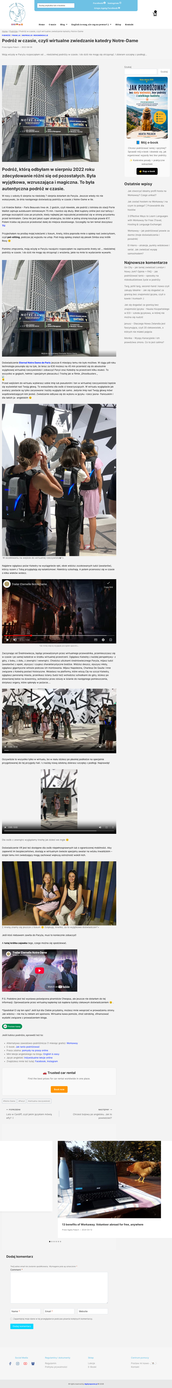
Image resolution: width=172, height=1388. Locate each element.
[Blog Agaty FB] (33, 1363)
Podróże (6, 35)
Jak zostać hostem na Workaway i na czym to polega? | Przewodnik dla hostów (148, 205)
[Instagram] (17, 1363)
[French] (15, 24)
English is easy (51, 1054)
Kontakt (129, 24)
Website (83, 1311)
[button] (63, 24)
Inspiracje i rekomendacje (35, 35)
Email (49, 1311)
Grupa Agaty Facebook (106, 8)
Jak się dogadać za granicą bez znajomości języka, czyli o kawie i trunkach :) (144, 294)
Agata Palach (13, 47)
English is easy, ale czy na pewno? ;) (90, 24)
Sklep (118, 24)
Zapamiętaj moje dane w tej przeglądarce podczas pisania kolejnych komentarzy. (53, 1319)
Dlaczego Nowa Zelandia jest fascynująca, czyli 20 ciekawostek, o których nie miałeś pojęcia (144, 327)
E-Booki (92, 1367)
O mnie (52, 24)
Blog (62, 24)
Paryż (22, 1101)
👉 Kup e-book (147, 171)
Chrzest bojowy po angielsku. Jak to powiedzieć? (92, 1114)
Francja (16, 35)
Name (16, 1311)
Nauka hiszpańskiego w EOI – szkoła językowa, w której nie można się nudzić (146, 313)
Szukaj (127, 67)
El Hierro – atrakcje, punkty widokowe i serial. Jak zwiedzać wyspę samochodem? (148, 249)
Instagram (113, 3)
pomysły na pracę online (35, 1050)
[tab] (49, 1241)
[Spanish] (22, 24)
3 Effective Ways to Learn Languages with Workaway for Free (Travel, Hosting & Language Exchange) (148, 220)
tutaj (7, 943)
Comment (16, 1269)
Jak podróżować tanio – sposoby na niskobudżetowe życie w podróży (142, 275)
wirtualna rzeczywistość (39, 1101)
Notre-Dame (9, 1101)
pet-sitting (13, 237)
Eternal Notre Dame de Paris (35, 362)
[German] (17, 24)
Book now (59, 1089)
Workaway (72, 1043)
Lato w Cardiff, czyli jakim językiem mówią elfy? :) (29, 1114)
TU (3, 225)
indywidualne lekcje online (38, 1057)
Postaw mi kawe (140, 1363)
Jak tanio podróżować (28, 1046)
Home (42, 24)
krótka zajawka (18, 943)
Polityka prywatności (56, 1367)
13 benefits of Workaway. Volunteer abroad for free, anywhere (102, 1224)
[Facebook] (10, 1363)
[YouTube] (25, 1363)
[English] (12, 24)
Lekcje (91, 1363)
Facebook (98, 3)
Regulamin (50, 1363)
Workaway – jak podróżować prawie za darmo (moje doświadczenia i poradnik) (149, 234)
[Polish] (19, 24)
